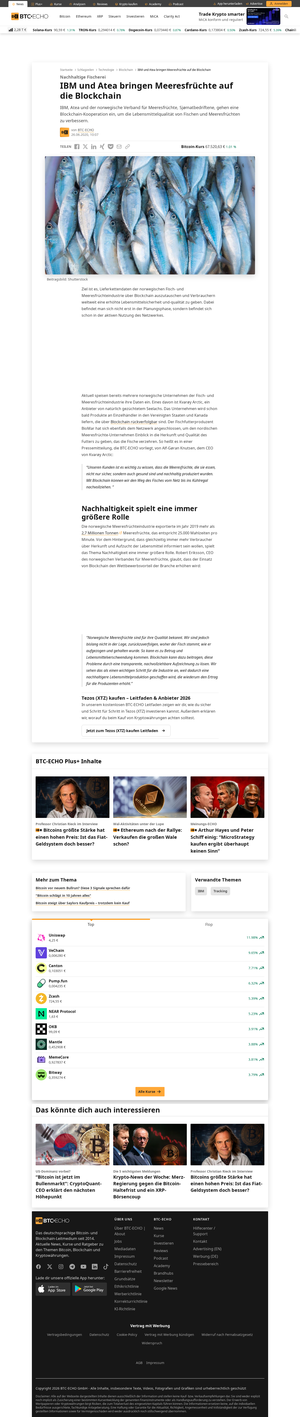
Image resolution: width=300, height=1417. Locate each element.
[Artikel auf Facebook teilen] (77, 146)
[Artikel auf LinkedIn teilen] (94, 146)
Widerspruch (152, 1343)
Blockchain (126, 70)
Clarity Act (172, 16)
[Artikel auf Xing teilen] (102, 146)
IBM (201, 891)
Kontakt (200, 1241)
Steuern (115, 16)
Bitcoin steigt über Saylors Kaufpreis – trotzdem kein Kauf (82, 903)
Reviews (161, 1250)
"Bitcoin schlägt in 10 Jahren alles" (63, 895)
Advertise (256, 4)
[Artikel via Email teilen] (119, 146)
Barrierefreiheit (128, 1271)
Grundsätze (124, 1278)
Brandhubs (163, 1273)
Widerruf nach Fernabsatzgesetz (227, 1334)
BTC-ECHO (86, 130)
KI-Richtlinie (124, 1308)
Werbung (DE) (205, 1256)
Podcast (161, 1258)
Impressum (124, 1256)
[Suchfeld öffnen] (286, 16)
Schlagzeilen (85, 70)
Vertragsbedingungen (64, 1334)
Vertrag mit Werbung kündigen (169, 1334)
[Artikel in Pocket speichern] (110, 146)
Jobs (118, 1241)
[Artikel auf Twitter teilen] (85, 146)
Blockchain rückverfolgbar (134, 421)
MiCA (154, 16)
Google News (165, 1288)
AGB (139, 1362)
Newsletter (163, 1280)
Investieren (135, 16)
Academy (162, 1265)
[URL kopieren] (127, 146)
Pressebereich (205, 1263)
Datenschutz (125, 1263)
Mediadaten (125, 1248)
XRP (100, 16)
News (159, 1228)
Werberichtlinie (128, 1293)
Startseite (66, 70)
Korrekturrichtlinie (130, 1301)
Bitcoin (65, 16)
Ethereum (83, 16)
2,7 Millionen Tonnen (100, 533)
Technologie (106, 70)
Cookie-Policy (127, 1334)
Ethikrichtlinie (126, 1286)
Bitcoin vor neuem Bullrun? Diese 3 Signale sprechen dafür (83, 888)
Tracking (220, 891)
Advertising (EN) (207, 1248)
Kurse (159, 1235)
